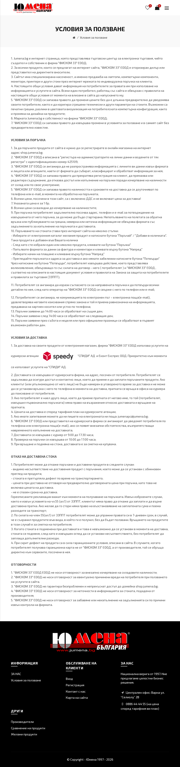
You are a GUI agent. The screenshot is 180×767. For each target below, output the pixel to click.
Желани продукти (24, 734)
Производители (22, 722)
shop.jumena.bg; (31, 152)
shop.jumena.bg (147, 586)
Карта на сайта (77, 697)
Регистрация (75, 685)
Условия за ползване (93, 37)
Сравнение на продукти (28, 728)
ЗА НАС (16, 674)
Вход (69, 679)
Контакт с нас (76, 691)
